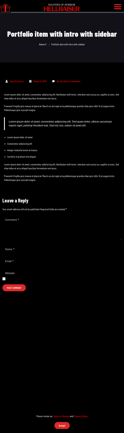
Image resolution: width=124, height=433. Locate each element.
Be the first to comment (68, 81)
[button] (118, 7)
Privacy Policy (80, 416)
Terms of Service (61, 416)
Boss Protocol (16, 81)
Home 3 (42, 44)
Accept (62, 425)
